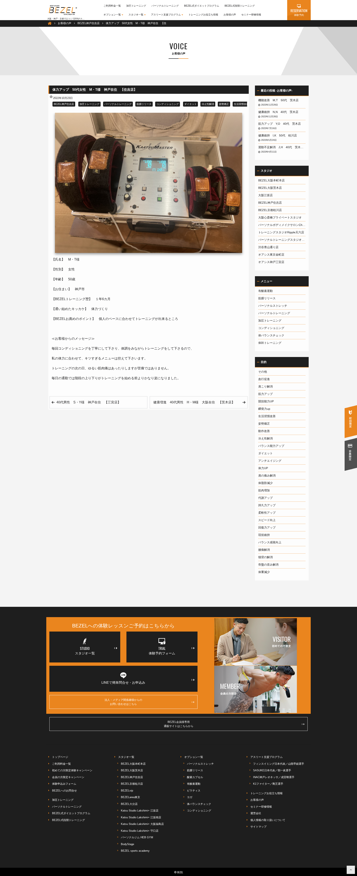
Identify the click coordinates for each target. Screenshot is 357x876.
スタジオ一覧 (136, 14)
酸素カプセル (195, 777)
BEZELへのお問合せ (64, 790)
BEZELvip (127, 790)
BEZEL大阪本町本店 (271, 180)
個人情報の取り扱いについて (267, 820)
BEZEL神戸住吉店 (64, 104)
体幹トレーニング (269, 342)
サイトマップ (258, 826)
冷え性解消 (208, 104)
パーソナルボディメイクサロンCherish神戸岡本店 (281, 225)
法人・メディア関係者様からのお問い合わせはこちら (123, 702)
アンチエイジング (269, 460)
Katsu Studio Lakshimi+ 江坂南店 (141, 817)
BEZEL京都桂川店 (270, 210)
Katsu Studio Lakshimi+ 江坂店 (139, 810)
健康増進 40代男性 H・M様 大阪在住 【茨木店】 (194, 402)
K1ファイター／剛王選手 (268, 783)
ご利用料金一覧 (112, 5)
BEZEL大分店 (129, 804)
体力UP (263, 468)
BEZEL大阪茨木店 (270, 187)
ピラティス (193, 790)
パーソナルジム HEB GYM (137, 837)
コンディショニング (167, 104)
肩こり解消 (265, 386)
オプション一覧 (112, 14)
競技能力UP (266, 401)
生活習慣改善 (241, 104)
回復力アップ (267, 527)
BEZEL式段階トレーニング (240, 5)
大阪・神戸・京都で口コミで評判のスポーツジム (70, 19)
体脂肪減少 (265, 483)
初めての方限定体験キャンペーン (72, 770)
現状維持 (264, 535)
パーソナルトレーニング (165, 5)
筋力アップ (265, 394)
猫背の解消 (265, 557)
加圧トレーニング (136, 5)
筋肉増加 (264, 490)
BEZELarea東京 (130, 797)
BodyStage (127, 844)
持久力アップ (267, 505)
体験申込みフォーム (64, 783)
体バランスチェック (271, 335)
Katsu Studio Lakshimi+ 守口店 (139, 830)
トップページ (60, 757)
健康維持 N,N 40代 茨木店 (279, 112)
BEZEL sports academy (135, 850)
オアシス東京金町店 (271, 254)
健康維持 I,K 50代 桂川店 (279, 135)
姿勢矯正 (224, 104)
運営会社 (255, 813)
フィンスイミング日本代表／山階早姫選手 (278, 763)
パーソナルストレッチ (272, 305)
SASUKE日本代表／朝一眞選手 (272, 770)
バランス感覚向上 (269, 542)
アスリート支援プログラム (166, 14)
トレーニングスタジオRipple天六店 (281, 232)
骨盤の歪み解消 (268, 564)
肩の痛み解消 (267, 475)
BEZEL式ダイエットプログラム (201, 5)
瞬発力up (264, 408)
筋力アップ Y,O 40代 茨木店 (281, 123)
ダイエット (190, 104)
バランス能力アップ (271, 445)
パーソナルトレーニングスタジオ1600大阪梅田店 (281, 239)
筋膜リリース (144, 104)
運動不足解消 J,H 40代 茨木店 (281, 147)
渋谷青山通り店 (268, 247)
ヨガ (189, 797)
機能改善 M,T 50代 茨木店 (279, 100)
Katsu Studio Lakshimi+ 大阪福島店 (142, 824)
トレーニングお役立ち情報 (203, 14)
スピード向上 (267, 520)
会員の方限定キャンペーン (68, 777)
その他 (262, 371)
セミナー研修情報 (251, 14)
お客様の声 (230, 14)
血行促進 (264, 379)
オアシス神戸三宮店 (271, 262)
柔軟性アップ (267, 512)
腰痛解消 (264, 549)
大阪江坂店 (265, 195)
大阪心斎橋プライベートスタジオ (280, 217)
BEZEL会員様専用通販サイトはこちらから (178, 724)
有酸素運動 (265, 290)
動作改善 (264, 431)
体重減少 (264, 572)
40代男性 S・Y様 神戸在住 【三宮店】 (88, 402)
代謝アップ (265, 497)
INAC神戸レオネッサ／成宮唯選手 (273, 777)
